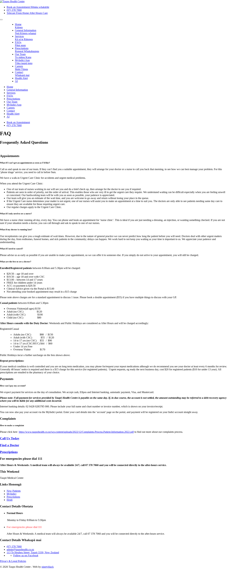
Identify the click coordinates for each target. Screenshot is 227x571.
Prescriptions (27, 50)
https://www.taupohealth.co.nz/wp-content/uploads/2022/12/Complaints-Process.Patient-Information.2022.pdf (76, 431)
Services (24, 38)
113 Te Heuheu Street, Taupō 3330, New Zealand (33, 552)
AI (16, 81)
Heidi (9, 499)
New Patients (14, 490)
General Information (25, 32)
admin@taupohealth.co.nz (20, 549)
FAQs (20, 44)
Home (19, 26)
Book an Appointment (18, 122)
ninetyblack (48, 566)
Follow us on (25, 555)
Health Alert (21, 78)
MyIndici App (23, 62)
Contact (22, 74)
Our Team (23, 56)
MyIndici (11, 493)
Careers (21, 68)
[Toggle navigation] (1, 19)
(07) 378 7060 (14, 125)
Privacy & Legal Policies (13, 561)
